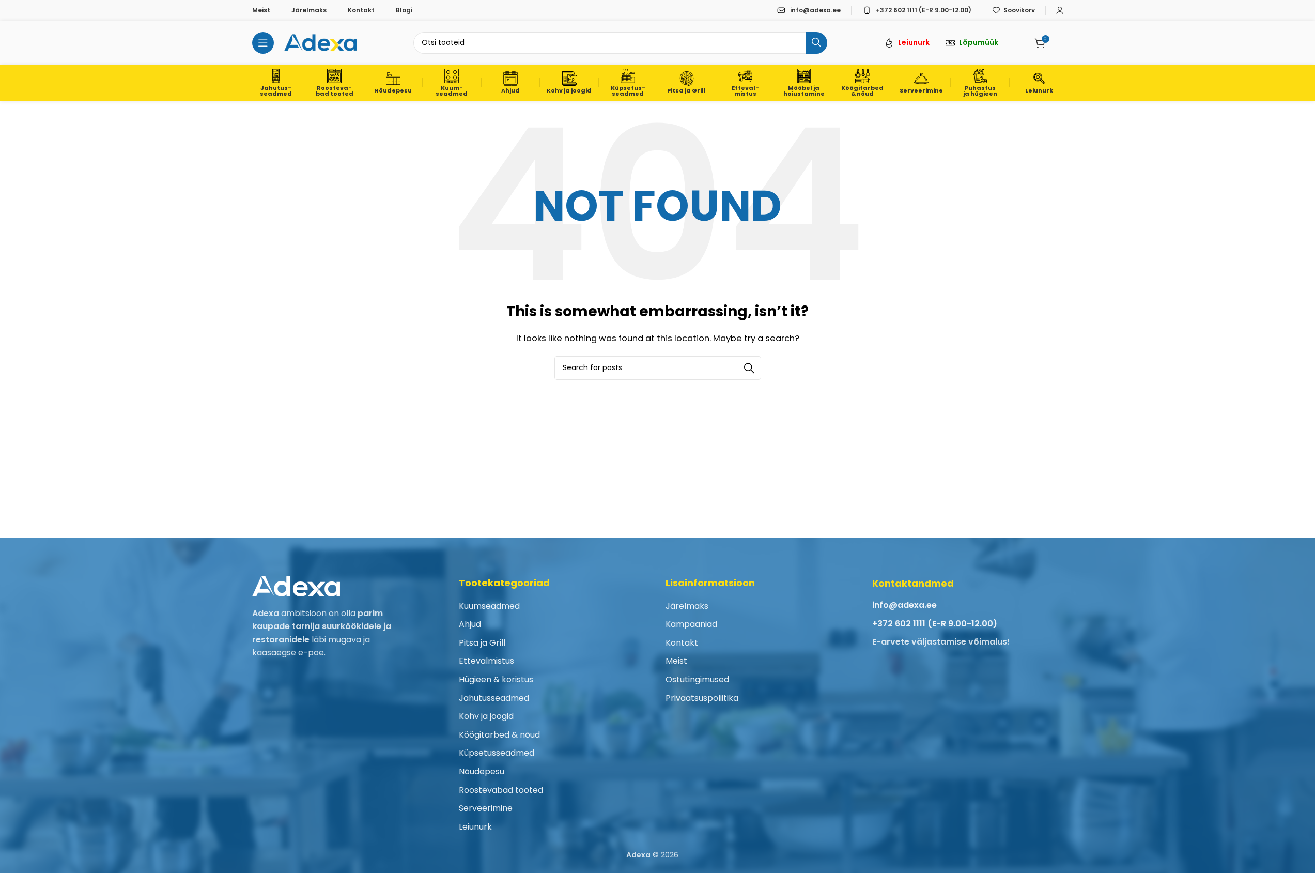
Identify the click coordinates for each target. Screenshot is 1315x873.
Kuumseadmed (489, 606)
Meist (676, 661)
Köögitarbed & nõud (499, 735)
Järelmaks (687, 606)
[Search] (816, 43)
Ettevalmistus (486, 661)
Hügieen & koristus (496, 679)
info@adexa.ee (904, 605)
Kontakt (682, 643)
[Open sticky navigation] (263, 43)
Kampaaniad (691, 624)
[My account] (1060, 10)
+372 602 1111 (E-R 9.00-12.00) (934, 624)
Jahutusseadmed (494, 698)
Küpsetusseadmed (496, 753)
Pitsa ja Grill (482, 643)
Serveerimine (486, 808)
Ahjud (470, 624)
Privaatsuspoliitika (702, 698)
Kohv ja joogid (486, 716)
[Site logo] (320, 42)
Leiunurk (475, 827)
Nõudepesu (481, 771)
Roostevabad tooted (501, 790)
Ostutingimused (697, 679)
